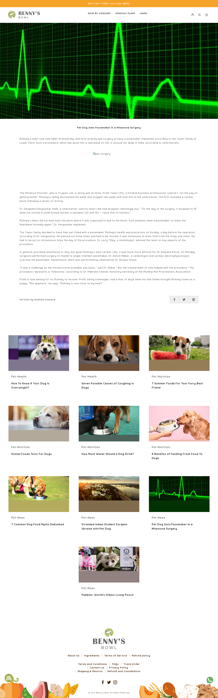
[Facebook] (103, 682)
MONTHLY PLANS (125, 13)
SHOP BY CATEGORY (99, 13)
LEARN (143, 13)
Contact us (97, 667)
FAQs (115, 664)
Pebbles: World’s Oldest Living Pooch (108, 594)
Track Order (132, 664)
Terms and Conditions (92, 664)
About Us (73, 655)
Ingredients (92, 655)
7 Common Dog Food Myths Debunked (37, 524)
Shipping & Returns (90, 671)
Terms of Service (115, 655)
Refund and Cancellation (123, 671)
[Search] (199, 14)
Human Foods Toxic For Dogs (31, 454)
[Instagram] (115, 682)
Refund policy (141, 655)
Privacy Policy (118, 667)
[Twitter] (109, 682)
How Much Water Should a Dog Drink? (108, 454)
